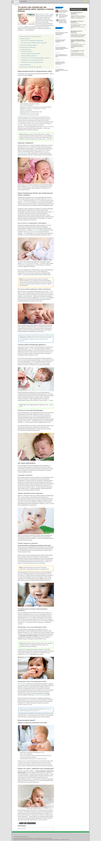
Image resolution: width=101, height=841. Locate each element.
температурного (29, 108)
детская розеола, (43, 337)
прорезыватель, (48, 708)
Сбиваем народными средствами (29, 55)
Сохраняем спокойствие (26, 51)
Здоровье (21, 823)
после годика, (25, 263)
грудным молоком (40, 694)
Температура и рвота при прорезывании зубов (32, 62)
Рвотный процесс (22, 683)
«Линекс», (27, 654)
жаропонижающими (35, 614)
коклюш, (46, 339)
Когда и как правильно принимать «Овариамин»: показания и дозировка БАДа (78, 40)
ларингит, (37, 339)
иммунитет (20, 125)
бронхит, (49, 337)
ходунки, (34, 710)
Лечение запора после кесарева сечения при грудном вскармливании (61, 33)
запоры (37, 113)
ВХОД (85, 1)
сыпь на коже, (35, 230)
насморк (28, 114)
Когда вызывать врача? (25, 64)
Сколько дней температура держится (28, 45)
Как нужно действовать (25, 49)
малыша (52, 350)
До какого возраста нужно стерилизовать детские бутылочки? (60, 41)
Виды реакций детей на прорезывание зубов (30, 36)
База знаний (23, 1)
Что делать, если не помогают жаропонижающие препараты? (35, 57)
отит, (20, 339)
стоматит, (41, 339)
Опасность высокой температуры (27, 47)
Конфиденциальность (24, 836)
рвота (40, 620)
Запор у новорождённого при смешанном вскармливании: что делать (61, 55)
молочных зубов (31, 186)
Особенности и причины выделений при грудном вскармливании (60, 63)
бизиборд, (25, 710)
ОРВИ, (29, 337)
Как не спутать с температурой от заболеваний (32, 40)
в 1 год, (29, 348)
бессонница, (23, 105)
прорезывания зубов (44, 14)
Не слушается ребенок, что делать (77, 50)
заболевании (29, 699)
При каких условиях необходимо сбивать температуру (34, 42)
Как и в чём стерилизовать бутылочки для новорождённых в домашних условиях (61, 48)
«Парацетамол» (42, 297)
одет (37, 780)
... (83, 18)
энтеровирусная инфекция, (28, 339)
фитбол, (30, 710)
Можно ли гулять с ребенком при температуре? (31, 66)
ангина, (37, 337)
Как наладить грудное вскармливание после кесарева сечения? (61, 70)
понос (31, 113)
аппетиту (31, 415)
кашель (21, 114)
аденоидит (21, 340)
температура (21, 26)
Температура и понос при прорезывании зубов (32, 60)
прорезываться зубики (47, 126)
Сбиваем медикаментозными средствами (31, 53)
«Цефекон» (47, 503)
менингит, (33, 337)
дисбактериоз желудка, (33, 231)
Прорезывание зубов (31, 823)
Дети (25, 823)
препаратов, (29, 617)
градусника (37, 200)
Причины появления (25, 38)
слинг (37, 710)
